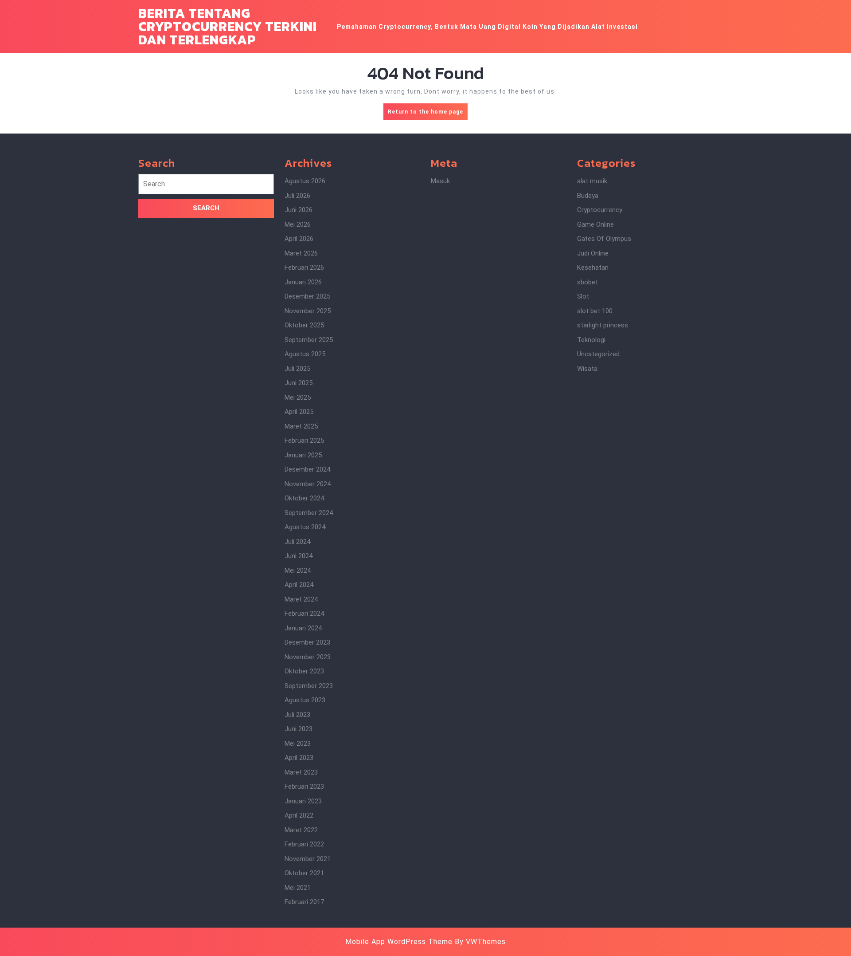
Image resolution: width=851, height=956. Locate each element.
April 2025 (299, 412)
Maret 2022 (301, 830)
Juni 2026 (298, 210)
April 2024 (299, 585)
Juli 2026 (297, 196)
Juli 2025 (297, 369)
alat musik (592, 181)
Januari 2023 (303, 801)
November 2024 (308, 484)
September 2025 (309, 340)
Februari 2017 (304, 902)
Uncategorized (598, 354)
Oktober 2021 (304, 873)
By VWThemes (480, 941)
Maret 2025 (301, 426)
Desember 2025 (307, 296)
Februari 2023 (304, 787)
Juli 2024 (297, 542)
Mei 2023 (298, 743)
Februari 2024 (304, 614)
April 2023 (299, 758)
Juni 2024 (298, 556)
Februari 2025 (304, 441)
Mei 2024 (298, 570)
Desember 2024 (307, 469)
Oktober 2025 (304, 325)
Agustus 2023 (305, 700)
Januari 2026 (303, 282)
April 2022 (299, 815)
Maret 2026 (301, 253)
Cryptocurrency (599, 210)
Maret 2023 (301, 772)
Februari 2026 (304, 267)
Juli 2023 (297, 715)
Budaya (587, 196)
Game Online (595, 224)
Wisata (587, 369)
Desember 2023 (307, 642)
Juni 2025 (298, 383)
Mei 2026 (298, 224)
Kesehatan (593, 267)
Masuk (440, 181)
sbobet (587, 282)
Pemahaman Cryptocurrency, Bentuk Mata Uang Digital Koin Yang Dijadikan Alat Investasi (487, 26)
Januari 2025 (303, 455)
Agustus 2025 (305, 354)
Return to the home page (428, 114)
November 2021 (308, 859)
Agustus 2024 (305, 527)
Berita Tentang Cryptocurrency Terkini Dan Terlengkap (227, 26)
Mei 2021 (298, 888)
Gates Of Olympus (604, 239)
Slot (583, 296)
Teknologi (591, 340)
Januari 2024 (303, 628)
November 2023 (308, 657)
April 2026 (299, 239)
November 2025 (308, 311)
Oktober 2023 (304, 671)
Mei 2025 (298, 397)
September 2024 (309, 513)
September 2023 (309, 686)
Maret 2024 (301, 599)
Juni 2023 (298, 729)
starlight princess (602, 325)
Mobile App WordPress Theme (399, 941)
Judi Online (593, 253)
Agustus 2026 (305, 181)
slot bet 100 (595, 311)
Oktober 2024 (304, 498)
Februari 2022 (304, 844)
